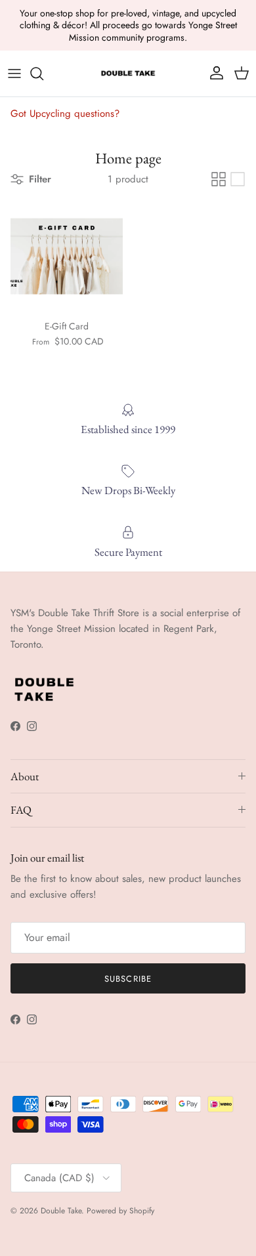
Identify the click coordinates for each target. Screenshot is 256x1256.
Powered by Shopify (120, 1211)
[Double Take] (128, 73)
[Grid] (218, 179)
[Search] (43, 73)
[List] (237, 179)
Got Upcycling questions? (65, 113)
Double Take (61, 1211)
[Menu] (14, 73)
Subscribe (127, 979)
